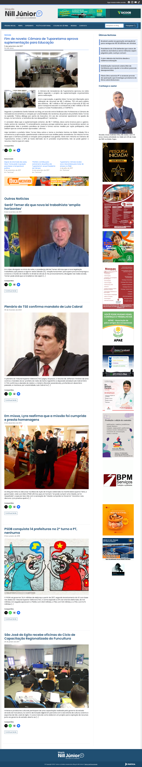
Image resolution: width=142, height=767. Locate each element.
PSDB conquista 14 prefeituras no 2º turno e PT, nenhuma (40, 531)
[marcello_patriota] (118, 569)
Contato (83, 26)
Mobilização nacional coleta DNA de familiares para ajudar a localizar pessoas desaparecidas (118, 68)
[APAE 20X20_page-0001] (118, 327)
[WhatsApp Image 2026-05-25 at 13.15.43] (118, 206)
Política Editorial (43, 26)
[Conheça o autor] (118, 112)
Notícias (7, 35)
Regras (74, 26)
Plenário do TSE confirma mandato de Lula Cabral (43, 306)
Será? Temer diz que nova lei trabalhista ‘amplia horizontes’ (42, 207)
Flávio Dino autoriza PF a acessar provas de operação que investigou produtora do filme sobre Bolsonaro (119, 78)
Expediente (29, 26)
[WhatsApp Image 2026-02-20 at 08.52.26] (118, 162)
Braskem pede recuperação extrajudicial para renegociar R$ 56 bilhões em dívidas (118, 42)
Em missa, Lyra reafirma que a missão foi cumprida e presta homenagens (45, 418)
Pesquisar (130, 25)
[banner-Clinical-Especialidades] (118, 287)
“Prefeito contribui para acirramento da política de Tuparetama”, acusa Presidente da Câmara (43, 165)
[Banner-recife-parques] (118, 246)
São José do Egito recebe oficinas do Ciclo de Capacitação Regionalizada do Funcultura (39, 636)
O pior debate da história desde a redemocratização (115, 59)
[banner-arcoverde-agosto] (46, 181)
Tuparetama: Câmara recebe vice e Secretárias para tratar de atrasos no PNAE (72, 164)
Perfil (20, 26)
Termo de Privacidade (90, 764)
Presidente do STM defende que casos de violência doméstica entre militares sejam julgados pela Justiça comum (118, 51)
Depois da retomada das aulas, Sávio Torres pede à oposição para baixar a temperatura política (15, 165)
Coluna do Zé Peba (60, 26)
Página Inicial (10, 26)
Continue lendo (11, 291)
